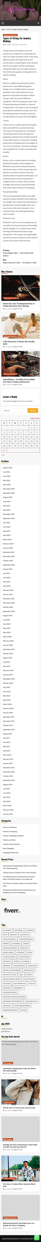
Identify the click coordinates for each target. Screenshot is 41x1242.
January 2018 (8, 713)
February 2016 (8, 810)
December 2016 (8, 768)
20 (21, 441)
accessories (30, 930)
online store (32, 966)
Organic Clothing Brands (12, 970)
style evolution (28, 979)
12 (15, 437)
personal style (29, 970)
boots (5, 934)
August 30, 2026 (18, 309)
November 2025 (9, 489)
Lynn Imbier (8, 44)
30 (37, 446)
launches (26, 961)
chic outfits (24, 934)
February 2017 (8, 759)
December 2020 (8, 599)
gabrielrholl (5, 1031)
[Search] (38, 23)
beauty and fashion (10, 827)
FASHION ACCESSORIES (10, 948)
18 (10, 441)
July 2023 (6, 573)
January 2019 (8, 675)
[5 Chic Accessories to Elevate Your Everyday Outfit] (20, 326)
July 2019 (6, 662)
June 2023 (7, 577)
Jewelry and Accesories (10, 35)
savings (29, 974)
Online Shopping (19, 966)
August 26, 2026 (18, 384)
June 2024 (7, 527)
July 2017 (6, 738)
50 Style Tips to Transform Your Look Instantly (19, 872)
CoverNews (24, 1239)
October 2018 (8, 683)
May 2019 (6, 666)
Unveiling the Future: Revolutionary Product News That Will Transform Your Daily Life (19, 878)
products (6, 974)
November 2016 (9, 772)
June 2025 (7, 501)
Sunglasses (6, 988)
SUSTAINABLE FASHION (10, 992)
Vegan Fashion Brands (22, 1005)
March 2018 (7, 704)
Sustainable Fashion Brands (12, 1001)
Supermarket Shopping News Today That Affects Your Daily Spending (20, 867)
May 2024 (6, 531)
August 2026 (7, 468)
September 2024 (9, 518)
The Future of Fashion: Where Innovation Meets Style (20, 884)
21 (26, 441)
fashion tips (24, 948)
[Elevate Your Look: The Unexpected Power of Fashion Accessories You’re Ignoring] (20, 288)
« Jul (3, 455)
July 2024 (6, 523)
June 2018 (7, 691)
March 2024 (7, 539)
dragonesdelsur (7, 1029)
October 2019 (8, 653)
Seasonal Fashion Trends (11, 979)
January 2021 (8, 594)
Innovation (7, 961)
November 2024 (9, 514)
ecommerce (16, 943)
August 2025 (7, 497)
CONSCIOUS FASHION (9, 939)
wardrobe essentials (10, 1010)
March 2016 (7, 806)
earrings (6, 943)
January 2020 (8, 645)
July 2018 (6, 687)
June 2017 (7, 742)
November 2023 (9, 556)
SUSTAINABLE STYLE (31, 1001)
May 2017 (6, 746)
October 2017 (8, 725)
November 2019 (9, 649)
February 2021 (8, 590)
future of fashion (9, 957)
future (29, 952)
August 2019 (7, 658)
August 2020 (7, 615)
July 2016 (6, 789)
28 (26, 446)
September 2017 (9, 730)
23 (37, 441)
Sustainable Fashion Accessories (14, 997)
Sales (21, 974)
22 (31, 441)
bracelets (13, 934)
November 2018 (9, 679)
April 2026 (7, 485)
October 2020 (8, 607)
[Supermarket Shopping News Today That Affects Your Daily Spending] (20, 1053)
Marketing (6, 966)
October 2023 (8, 561)
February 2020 (8, 641)
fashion (26, 943)
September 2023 (9, 565)
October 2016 (8, 776)
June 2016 (7, 793)
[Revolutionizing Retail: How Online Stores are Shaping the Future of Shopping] (20, 1207)
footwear (20, 952)
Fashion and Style (9, 840)
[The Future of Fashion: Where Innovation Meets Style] (20, 1168)
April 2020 (7, 632)
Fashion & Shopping (10, 831)
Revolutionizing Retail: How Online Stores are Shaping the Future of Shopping (19, 891)
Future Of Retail (24, 957)
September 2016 (9, 780)
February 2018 (8, 708)
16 (37, 437)
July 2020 (6, 620)
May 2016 (6, 797)
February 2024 (8, 544)
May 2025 (6, 506)
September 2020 (9, 611)
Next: (19, 261)
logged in (15, 401)
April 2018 (7, 700)
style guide (7, 983)
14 (26, 437)
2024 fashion (7, 930)
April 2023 (7, 586)
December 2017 (8, 717)
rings (14, 974)
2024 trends (18, 930)
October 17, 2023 (19, 44)
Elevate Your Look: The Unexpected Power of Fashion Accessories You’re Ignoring (19, 304)
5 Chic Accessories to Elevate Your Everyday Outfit (19, 342)
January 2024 (8, 548)
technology (7, 1005)
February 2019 (8, 670)
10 (4, 437)
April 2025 (7, 510)
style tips (31, 983)
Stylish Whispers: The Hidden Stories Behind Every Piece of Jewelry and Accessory (19, 380)
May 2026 (6, 480)
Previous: (18, 253)
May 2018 (6, 696)
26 (15, 446)
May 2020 (6, 628)
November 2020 (9, 603)
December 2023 (8, 552)
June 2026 (7, 476)
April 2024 (7, 535)
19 (15, 441)
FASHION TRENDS (8, 952)
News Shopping (8, 848)
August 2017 (7, 734)
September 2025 (9, 493)
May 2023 (6, 582)
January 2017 (8, 763)
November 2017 (9, 721)
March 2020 (7, 637)
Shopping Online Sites (11, 853)
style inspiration (19, 983)
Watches (23, 1010)
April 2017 (7, 751)
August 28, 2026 (18, 347)
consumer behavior (26, 939)
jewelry (17, 961)
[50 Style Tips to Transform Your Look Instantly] (20, 1092)
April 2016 (7, 801)
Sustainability (18, 988)
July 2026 (6, 472)
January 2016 (8, 814)
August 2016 (7, 784)
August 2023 (7, 569)
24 (4, 446)
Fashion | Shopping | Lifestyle (13, 836)
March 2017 (7, 755)
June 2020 (7, 624)
